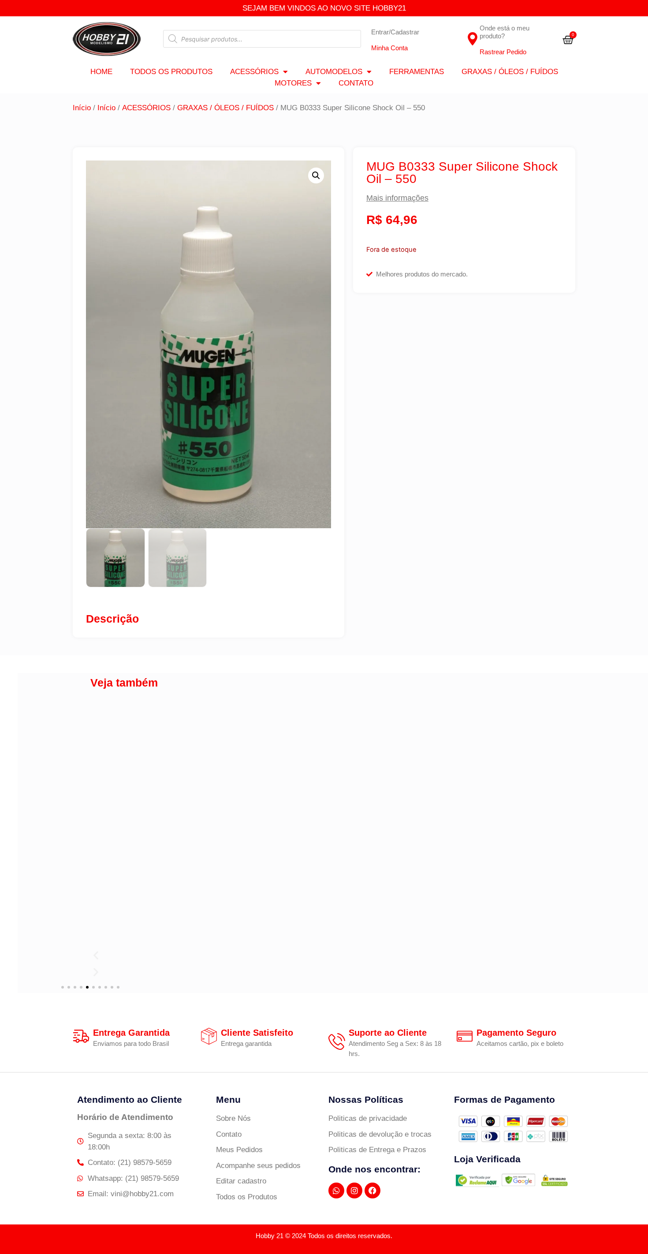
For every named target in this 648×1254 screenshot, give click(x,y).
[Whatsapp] (336, 1190)
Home (101, 71)
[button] (316, 175)
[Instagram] (354, 1190)
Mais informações (397, 198)
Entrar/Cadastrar (395, 32)
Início (82, 108)
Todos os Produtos (171, 71)
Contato (356, 83)
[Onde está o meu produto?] (472, 38)
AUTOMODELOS (333, 71)
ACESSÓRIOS (254, 71)
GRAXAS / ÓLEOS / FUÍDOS (510, 71)
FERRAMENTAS (416, 71)
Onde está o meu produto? (504, 32)
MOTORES (293, 83)
